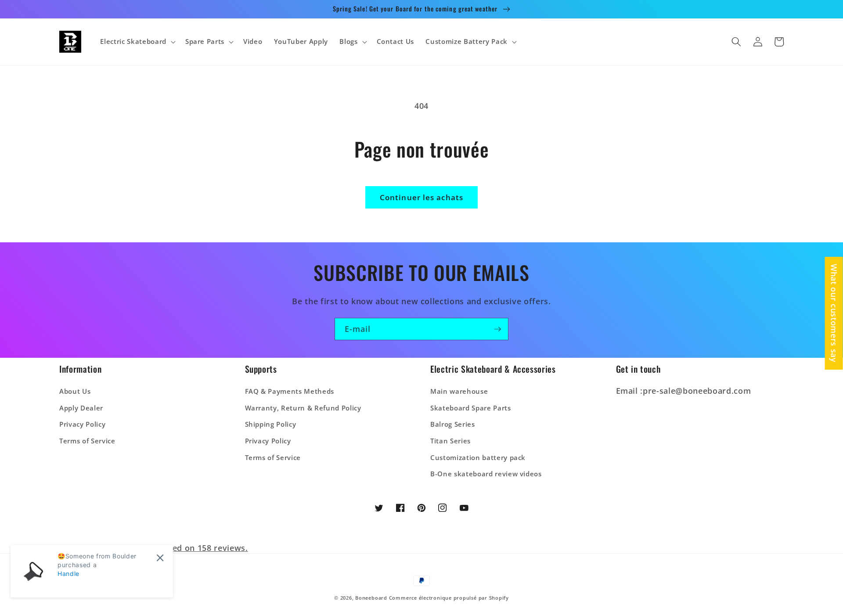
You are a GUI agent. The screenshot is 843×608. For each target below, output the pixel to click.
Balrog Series (452, 424)
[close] (160, 558)
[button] (136, 42)
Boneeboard (371, 597)
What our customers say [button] (834, 313)
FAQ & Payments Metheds (290, 391)
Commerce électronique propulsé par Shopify (449, 597)
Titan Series (450, 441)
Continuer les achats (421, 197)
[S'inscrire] (497, 329)
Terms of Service (87, 441)
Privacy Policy (82, 424)
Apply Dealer (81, 408)
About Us (74, 391)
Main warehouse (459, 391)
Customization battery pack (478, 457)
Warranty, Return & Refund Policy (303, 408)
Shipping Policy (270, 424)
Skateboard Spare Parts (470, 408)
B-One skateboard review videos (486, 473)
